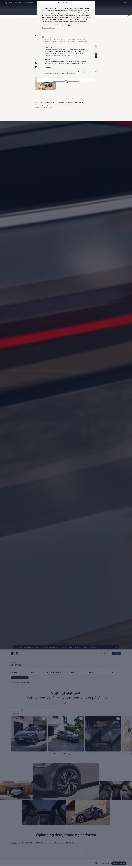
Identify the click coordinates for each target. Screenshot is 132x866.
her (76, 23)
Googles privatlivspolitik (48, 28)
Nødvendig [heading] (48, 37)
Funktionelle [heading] (48, 47)
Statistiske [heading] (48, 59)
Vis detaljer (45, 31)
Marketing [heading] (48, 67)
